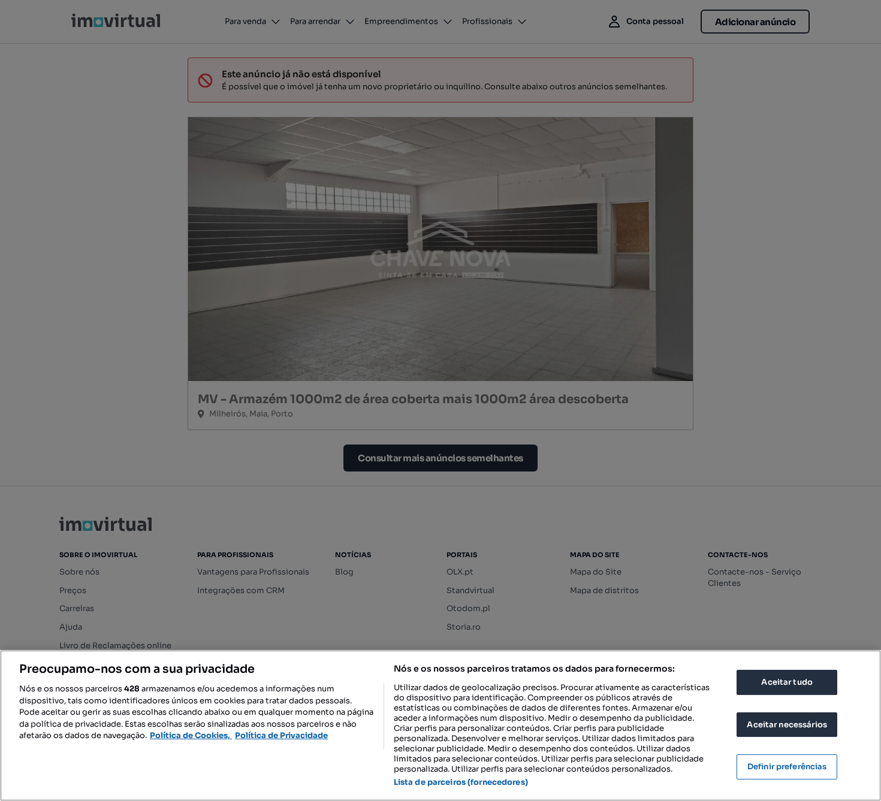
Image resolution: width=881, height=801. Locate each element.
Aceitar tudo (787, 682)
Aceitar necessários (786, 725)
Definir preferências (787, 766)
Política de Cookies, (191, 735)
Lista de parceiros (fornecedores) (461, 782)
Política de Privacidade (281, 735)
